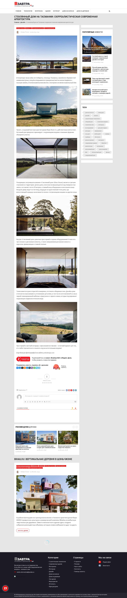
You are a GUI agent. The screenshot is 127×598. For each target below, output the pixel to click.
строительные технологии (92, 118)
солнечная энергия (102, 121)
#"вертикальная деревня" (24, 466)
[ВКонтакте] (17, 368)
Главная (18, 11)
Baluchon (104, 143)
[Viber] (32, 368)
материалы (100, 146)
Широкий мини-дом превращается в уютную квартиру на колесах (23, 447)
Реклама (76, 564)
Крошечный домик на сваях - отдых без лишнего (67, 446)
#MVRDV (41, 466)
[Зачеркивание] (32, 402)
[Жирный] (25, 402)
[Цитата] (40, 402)
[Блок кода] (42, 402)
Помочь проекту (63, 366)
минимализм (98, 131)
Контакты (77, 569)
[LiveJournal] (30, 368)
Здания (47, 11)
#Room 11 (28, 28)
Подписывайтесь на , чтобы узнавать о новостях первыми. (52, 359)
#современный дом (38, 28)
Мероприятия (53, 581)
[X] (22, 368)
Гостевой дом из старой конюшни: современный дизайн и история (100, 57)
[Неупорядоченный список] (37, 402)
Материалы (39, 11)
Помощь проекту (79, 571)
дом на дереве (103, 149)
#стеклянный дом (49, 28)
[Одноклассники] (25, 368)
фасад (108, 152)
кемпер (107, 134)
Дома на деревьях (83, 11)
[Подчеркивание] (30, 402)
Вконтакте (106, 565)
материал (101, 140)
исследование (89, 128)
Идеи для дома (53, 586)
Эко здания (52, 579)
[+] (49, 401)
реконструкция (89, 140)
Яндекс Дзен (107, 562)
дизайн (87, 115)
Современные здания (55, 564)
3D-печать (97, 137)
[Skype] (37, 368)
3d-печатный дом (96, 152)
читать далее (23, 530)
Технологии (28, 11)
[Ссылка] (44, 402)
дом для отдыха (102, 128)
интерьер (101, 125)
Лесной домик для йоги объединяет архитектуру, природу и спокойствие (100, 69)
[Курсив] (28, 402)
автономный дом (89, 149)
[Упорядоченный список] (35, 402)
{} (47, 401)
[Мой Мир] (20, 368)
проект (96, 115)
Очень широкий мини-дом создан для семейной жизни (46, 446)
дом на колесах (89, 112)
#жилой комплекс (60, 466)
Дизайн (22, 22)
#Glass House (20, 28)
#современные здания (36, 468)
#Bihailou (35, 466)
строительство (89, 125)
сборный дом (89, 121)
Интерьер (56, 11)
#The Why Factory (49, 466)
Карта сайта (78, 566)
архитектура (88, 146)
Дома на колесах (68, 11)
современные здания (91, 143)
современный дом (90, 155)
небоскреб (97, 134)
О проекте (77, 561)
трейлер (87, 137)
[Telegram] (39, 368)
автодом (87, 131)
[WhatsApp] (34, 368)
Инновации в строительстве (26, 594)
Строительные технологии (57, 561)
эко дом (87, 134)
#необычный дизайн (22, 468)
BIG (86, 152)
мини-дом (101, 112)
